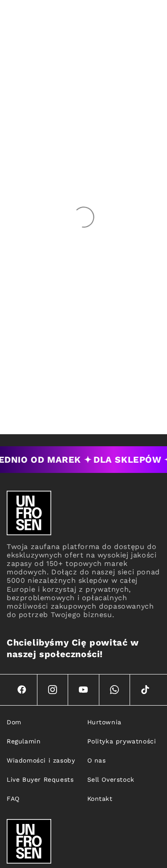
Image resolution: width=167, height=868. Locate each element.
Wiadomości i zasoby (41, 760)
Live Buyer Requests (40, 779)
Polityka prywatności (121, 741)
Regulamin (24, 741)
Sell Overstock (110, 779)
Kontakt (100, 798)
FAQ (13, 798)
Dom (14, 722)
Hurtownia (104, 722)
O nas (96, 760)
